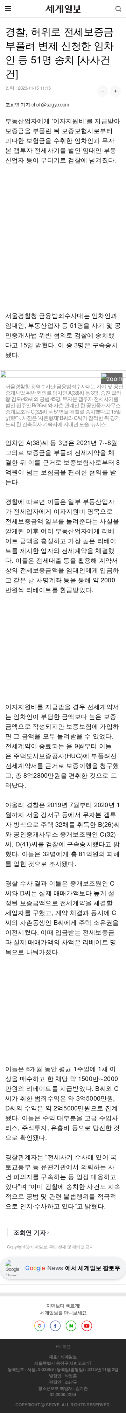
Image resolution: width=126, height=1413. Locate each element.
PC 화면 (63, 1346)
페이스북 (55, 1326)
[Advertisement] (63, 237)
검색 (118, 8)
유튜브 (87, 1326)
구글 (39, 1326)
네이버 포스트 (71, 1326)
